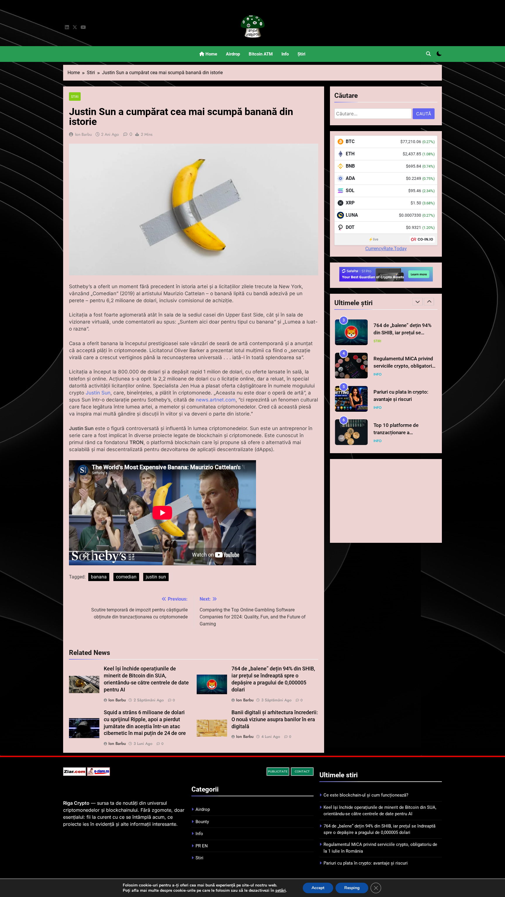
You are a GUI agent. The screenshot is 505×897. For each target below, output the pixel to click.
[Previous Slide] (417, 301)
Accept (318, 888)
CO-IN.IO (425, 239)
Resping (351, 888)
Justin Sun (98, 393)
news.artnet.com (216, 400)
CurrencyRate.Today (386, 248)
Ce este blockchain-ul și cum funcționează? (366, 795)
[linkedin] (67, 27)
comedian (126, 577)
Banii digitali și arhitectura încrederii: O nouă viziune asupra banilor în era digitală (274, 719)
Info (285, 54)
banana (99, 577)
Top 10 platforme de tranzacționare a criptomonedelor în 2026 (400, 399)
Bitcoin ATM (261, 54)
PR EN (202, 846)
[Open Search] (428, 53)
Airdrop (233, 54)
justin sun (156, 577)
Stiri (75, 96)
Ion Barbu (83, 134)
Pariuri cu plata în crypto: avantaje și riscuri (366, 863)
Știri (301, 54)
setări (280, 890)
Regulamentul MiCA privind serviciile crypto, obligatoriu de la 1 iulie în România (404, 333)
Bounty (202, 821)
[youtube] (83, 27)
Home (210, 54)
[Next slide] (429, 301)
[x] (75, 27)
